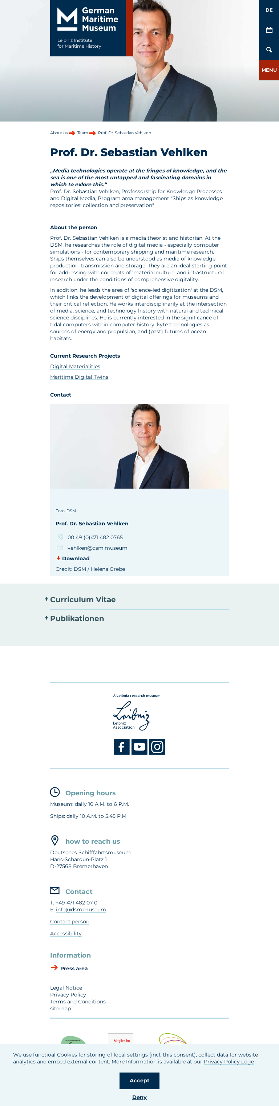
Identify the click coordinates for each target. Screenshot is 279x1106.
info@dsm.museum (81, 909)
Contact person (69, 921)
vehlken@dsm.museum (98, 548)
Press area (73, 969)
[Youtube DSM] (140, 753)
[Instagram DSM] (157, 753)
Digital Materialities (75, 366)
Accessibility (66, 933)
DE (269, 10)
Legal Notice (66, 987)
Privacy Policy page (229, 1061)
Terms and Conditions (78, 1001)
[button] (269, 70)
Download (76, 558)
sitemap (60, 1008)
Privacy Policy (68, 994)
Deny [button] (139, 1097)
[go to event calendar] (269, 30)
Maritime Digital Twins (79, 377)
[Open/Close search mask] (269, 50)
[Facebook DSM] (123, 753)
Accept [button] (139, 1080)
